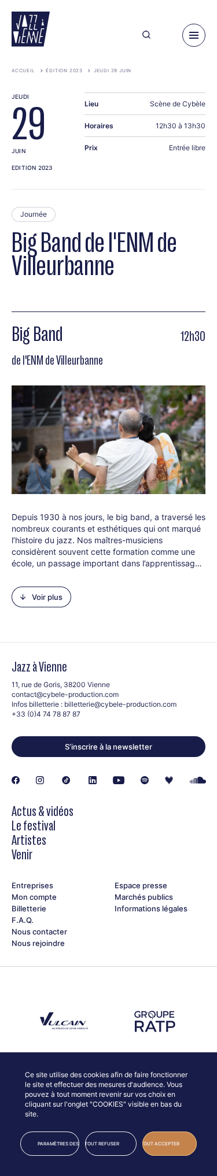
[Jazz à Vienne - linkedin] (93, 780)
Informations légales (151, 908)
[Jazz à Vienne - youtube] (118, 780)
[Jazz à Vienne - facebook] (16, 780)
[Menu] (193, 35)
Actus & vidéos (42, 811)
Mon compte (34, 897)
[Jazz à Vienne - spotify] (145, 780)
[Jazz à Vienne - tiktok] (66, 780)
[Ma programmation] (166, 35)
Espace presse (141, 885)
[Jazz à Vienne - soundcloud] (198, 780)
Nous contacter (39, 931)
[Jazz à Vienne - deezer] (169, 780)
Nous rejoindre (38, 943)
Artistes (29, 840)
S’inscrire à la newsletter (108, 746)
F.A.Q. (23, 920)
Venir (22, 854)
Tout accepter (160, 1143)
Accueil (23, 70)
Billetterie (29, 908)
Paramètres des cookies (58, 1143)
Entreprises (32, 885)
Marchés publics (144, 897)
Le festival (34, 825)
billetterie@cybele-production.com (120, 704)
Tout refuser (102, 1143)
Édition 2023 (64, 70)
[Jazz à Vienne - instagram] (40, 780)
